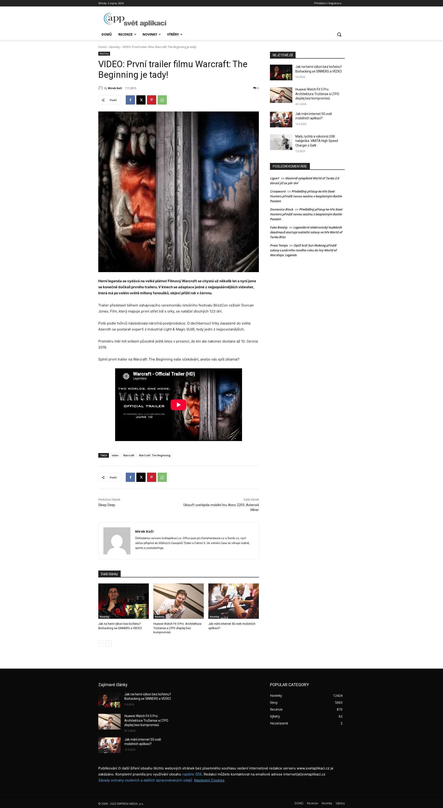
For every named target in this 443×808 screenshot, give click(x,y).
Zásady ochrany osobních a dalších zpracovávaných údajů (145, 780)
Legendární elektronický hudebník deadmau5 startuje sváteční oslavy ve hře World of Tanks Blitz (306, 232)
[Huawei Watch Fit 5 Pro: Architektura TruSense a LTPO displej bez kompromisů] (178, 601)
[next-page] (108, 643)
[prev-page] (101, 643)
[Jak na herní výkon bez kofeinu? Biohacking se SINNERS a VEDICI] (123, 601)
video (115, 455)
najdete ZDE (192, 774)
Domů (102, 47)
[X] (141, 100)
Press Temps (278, 245)
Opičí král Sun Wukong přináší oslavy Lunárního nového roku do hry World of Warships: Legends (303, 250)
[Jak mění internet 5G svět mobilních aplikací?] (233, 601)
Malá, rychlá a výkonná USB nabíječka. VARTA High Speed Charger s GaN (316, 141)
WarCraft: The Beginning (155, 455)
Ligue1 (274, 178)
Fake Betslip (278, 227)
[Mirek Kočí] (101, 88)
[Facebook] (130, 100)
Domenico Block (281, 209)
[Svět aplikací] (135, 20)
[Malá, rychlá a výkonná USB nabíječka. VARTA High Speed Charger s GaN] (281, 142)
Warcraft (128, 455)
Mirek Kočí (115, 88)
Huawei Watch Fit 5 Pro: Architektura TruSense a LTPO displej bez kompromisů (177, 628)
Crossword (277, 191)
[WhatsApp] (162, 100)
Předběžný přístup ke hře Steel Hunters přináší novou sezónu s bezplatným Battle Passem (306, 196)
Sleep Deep (106, 505)
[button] (339, 34)
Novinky (114, 47)
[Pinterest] (151, 100)
